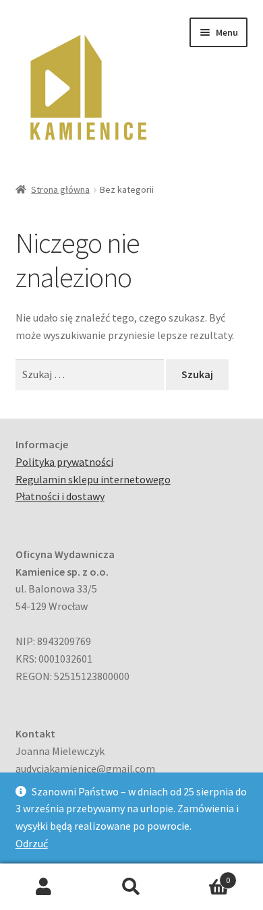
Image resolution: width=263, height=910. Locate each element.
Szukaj (131, 887)
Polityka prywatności (64, 461)
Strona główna (60, 189)
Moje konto (44, 887)
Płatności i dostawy (60, 496)
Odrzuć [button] (32, 843)
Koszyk (202, 875)
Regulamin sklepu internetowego (93, 479)
